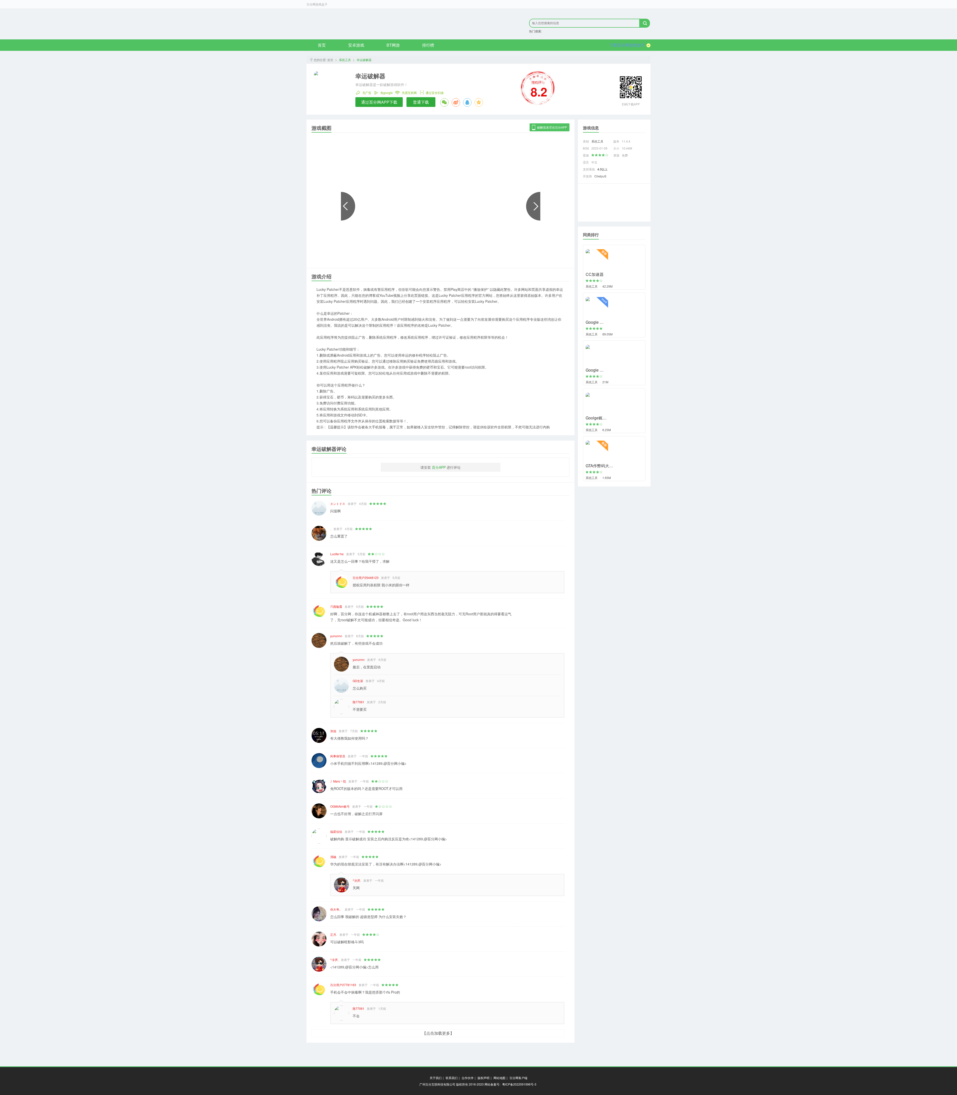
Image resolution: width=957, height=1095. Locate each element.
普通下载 (421, 102)
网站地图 (499, 1078)
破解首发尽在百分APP (552, 127)
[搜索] (645, 23)
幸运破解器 (364, 60)
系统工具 (345, 60)
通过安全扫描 (435, 92)
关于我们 (436, 1078)
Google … (595, 322)
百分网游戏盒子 (317, 4)
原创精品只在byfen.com (374, 24)
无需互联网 (409, 92)
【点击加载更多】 (438, 1033)
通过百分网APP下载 (379, 102)
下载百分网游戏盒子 (627, 45)
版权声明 (483, 1078)
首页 (322, 45)
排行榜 (428, 45)
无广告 (366, 92)
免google (386, 92)
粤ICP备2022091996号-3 (519, 1084)
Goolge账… (596, 418)
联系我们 (452, 1078)
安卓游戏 (356, 45)
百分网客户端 (518, 1078)
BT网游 (393, 45)
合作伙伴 (468, 1078)
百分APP (439, 467)
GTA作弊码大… (599, 466)
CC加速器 (595, 274)
